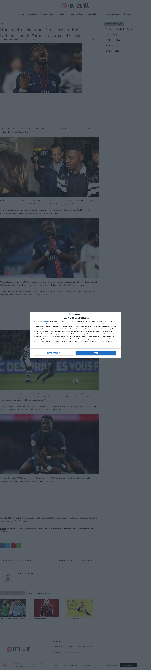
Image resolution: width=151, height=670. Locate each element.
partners (46, 321)
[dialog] (75, 335)
